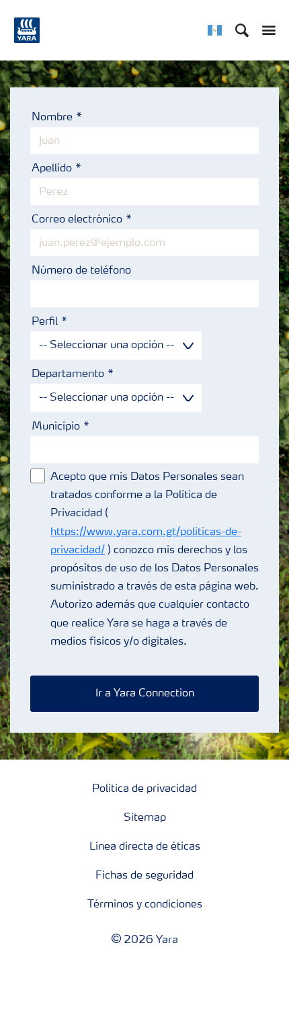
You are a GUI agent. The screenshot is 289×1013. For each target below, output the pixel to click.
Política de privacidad (144, 789)
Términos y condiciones (144, 904)
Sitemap (145, 818)
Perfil (45, 322)
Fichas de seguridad (144, 875)
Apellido (52, 168)
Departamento (68, 374)
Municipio (56, 426)
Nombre (52, 117)
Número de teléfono (81, 271)
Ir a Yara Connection (144, 693)
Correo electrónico (77, 219)
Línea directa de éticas (144, 847)
